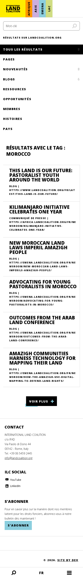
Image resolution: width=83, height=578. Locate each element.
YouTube (15, 480)
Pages (9, 59)
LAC (49, 9)
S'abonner (18, 525)
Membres (11, 109)
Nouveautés (41, 69)
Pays (8, 129)
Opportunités (17, 99)
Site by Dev (67, 560)
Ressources (14, 89)
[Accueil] (13, 9)
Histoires (12, 119)
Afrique (29, 9)
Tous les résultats (41, 49)
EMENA (42, 9)
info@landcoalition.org (18, 458)
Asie (35, 8)
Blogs (41, 79)
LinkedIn (14, 486)
